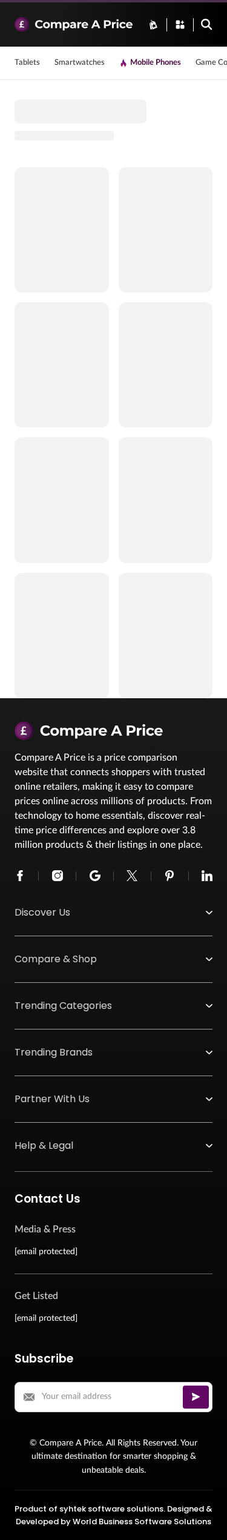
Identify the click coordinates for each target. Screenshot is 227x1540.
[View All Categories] (180, 24)
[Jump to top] (205, 1518)
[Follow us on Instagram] (57, 875)
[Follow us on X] (132, 875)
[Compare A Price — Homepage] (74, 24)
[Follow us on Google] (95, 875)
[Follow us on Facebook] (20, 875)
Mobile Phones (155, 63)
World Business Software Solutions (142, 1521)
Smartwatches (79, 63)
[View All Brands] (153, 24)
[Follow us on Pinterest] (169, 875)
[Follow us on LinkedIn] (207, 875)
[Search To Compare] (206, 24)
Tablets (27, 63)
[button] (113, 912)
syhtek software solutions (111, 1509)
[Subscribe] (196, 1397)
